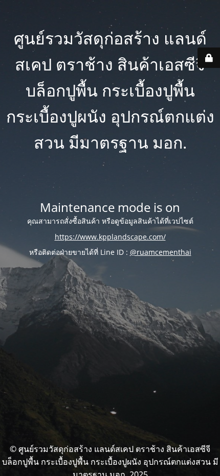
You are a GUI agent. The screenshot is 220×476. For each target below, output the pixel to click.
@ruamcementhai (160, 252)
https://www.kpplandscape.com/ (110, 237)
